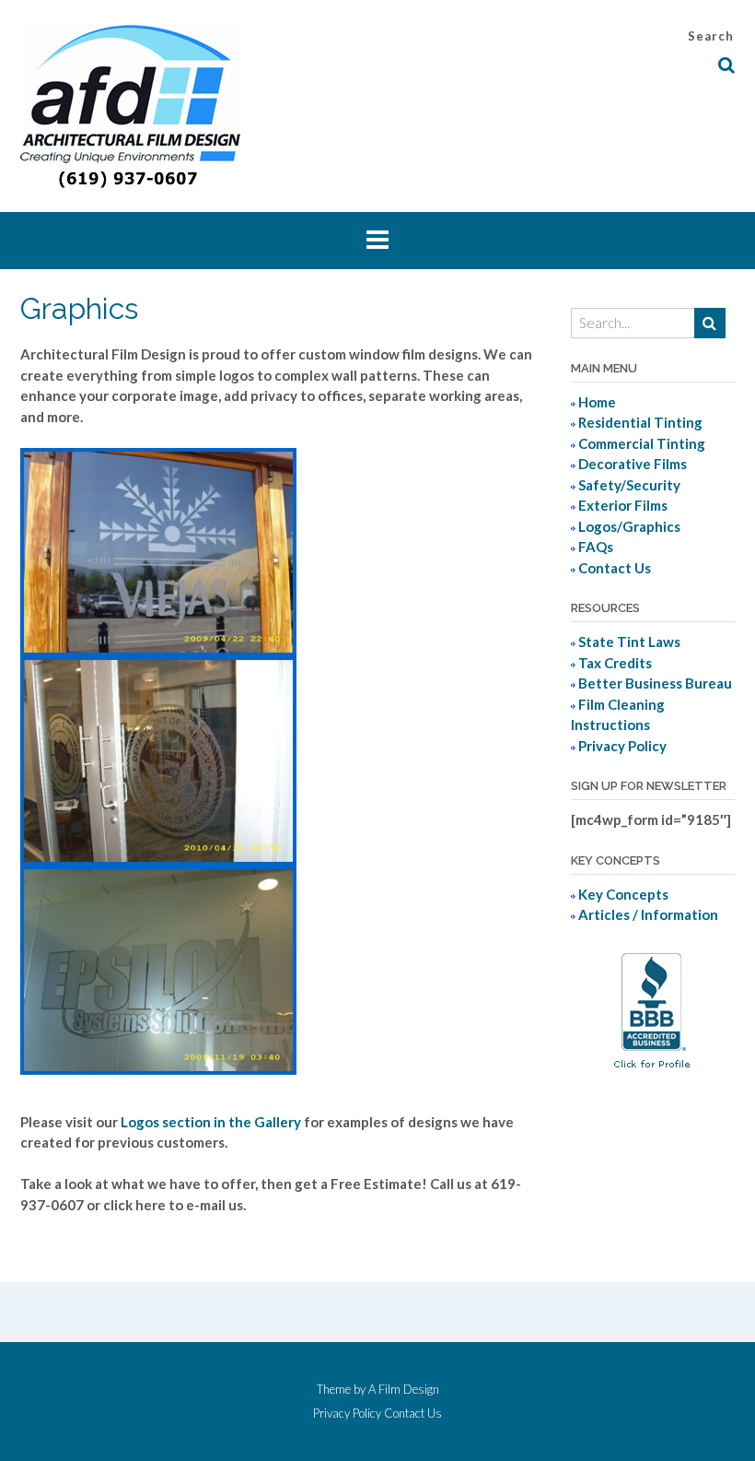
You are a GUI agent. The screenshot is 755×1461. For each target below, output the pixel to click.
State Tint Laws (629, 641)
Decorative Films (632, 463)
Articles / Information (648, 914)
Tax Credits (615, 662)
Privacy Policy (622, 745)
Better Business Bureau (655, 683)
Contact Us (614, 568)
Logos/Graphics (629, 526)
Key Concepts (623, 894)
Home (597, 402)
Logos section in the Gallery (211, 1121)
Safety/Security (629, 485)
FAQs (595, 546)
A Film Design (403, 1389)
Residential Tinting (640, 422)
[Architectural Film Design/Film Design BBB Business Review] (652, 1074)
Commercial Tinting (641, 443)
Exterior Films (623, 505)
